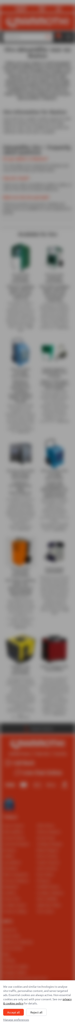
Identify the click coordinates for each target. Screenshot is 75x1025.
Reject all (36, 1012)
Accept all (13, 1012)
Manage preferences (16, 1019)
